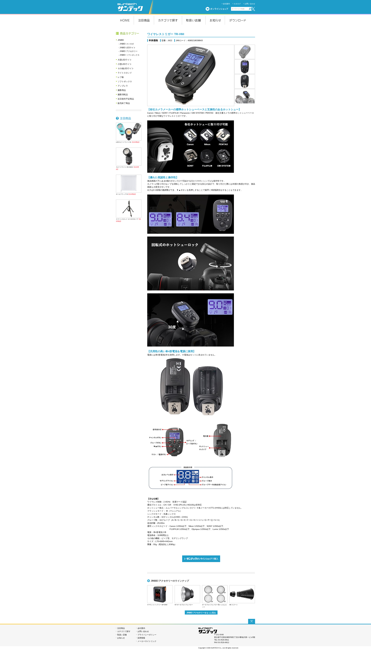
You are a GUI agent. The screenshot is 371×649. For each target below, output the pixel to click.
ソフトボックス (125, 81)
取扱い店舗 (122, 635)
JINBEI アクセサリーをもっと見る (201, 613)
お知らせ (121, 638)
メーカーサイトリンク (147, 641)
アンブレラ (123, 86)
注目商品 (128, 118)
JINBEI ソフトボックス (129, 55)
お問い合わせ (250, 4)
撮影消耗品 (123, 94)
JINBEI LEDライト (128, 48)
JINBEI (121, 40)
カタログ (237, 4)
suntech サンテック (135, 7)
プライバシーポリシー (147, 635)
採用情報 (141, 638)
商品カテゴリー (128, 33)
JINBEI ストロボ (127, 44)
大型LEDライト (125, 60)
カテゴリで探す (123, 631)
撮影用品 (122, 90)
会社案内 (226, 4)
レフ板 (121, 77)
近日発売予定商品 (126, 99)
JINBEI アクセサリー (129, 51)
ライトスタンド (125, 73)
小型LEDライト (125, 64)
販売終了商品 (124, 103)
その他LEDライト (126, 68)
